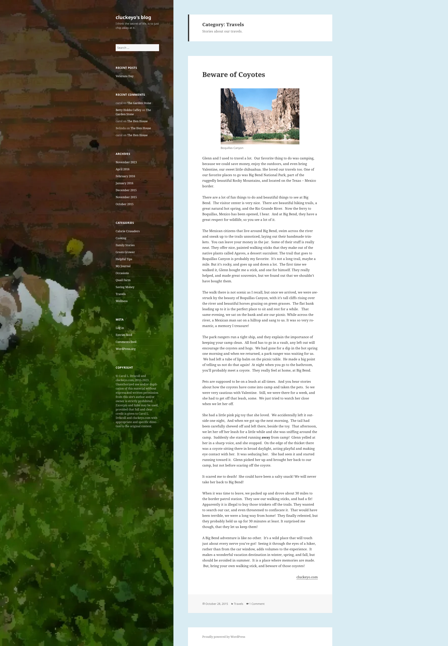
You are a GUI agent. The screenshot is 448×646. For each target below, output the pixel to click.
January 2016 (124, 183)
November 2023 (126, 162)
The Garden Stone (139, 103)
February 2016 (125, 176)
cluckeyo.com (307, 577)
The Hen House (137, 121)
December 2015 (126, 190)
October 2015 (125, 204)
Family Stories (125, 245)
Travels (121, 294)
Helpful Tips (124, 259)
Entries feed (124, 335)
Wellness (122, 301)
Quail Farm (123, 280)
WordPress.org (126, 349)
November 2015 (126, 197)
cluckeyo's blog (133, 17)
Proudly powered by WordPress (223, 637)
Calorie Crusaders (128, 231)
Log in (120, 328)
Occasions (122, 273)
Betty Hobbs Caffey (128, 110)
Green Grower (125, 252)
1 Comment (257, 604)
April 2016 (123, 169)
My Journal (123, 266)
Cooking (121, 238)
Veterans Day (125, 76)
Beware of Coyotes (233, 74)
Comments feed (126, 342)
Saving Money (125, 287)
